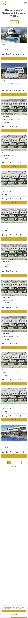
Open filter (13, 22)
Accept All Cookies (8, 611)
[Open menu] (26, 3)
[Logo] (6, 3)
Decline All (20, 611)
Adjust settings (14, 614)
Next (13, 466)
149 (20, 462)
